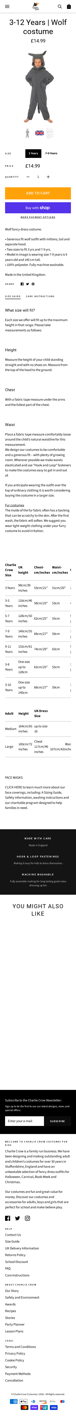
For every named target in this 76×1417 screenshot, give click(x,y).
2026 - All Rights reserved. (52, 1394)
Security (11, 1367)
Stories (10, 1317)
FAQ (8, 1268)
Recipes (10, 1311)
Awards (10, 1304)
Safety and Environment (22, 1297)
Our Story (12, 1290)
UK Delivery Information (22, 1248)
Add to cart (38, 193)
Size (8, 153)
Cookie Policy (14, 1360)
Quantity (12, 177)
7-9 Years (51, 153)
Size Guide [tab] (13, 296)
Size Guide (12, 1241)
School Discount (16, 1261)
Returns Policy (15, 1255)
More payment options (38, 217)
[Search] (60, 6)
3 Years (33, 153)
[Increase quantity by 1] (48, 177)
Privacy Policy (15, 1353)
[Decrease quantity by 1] (28, 177)
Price (9, 166)
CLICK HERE (13, 787)
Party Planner (15, 1324)
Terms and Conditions (20, 1346)
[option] (38, 85)
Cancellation (14, 1380)
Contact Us (13, 1234)
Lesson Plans (14, 1331)
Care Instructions (17, 1275)
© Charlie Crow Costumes (24, 1394)
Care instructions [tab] (40, 296)
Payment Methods (18, 1373)
